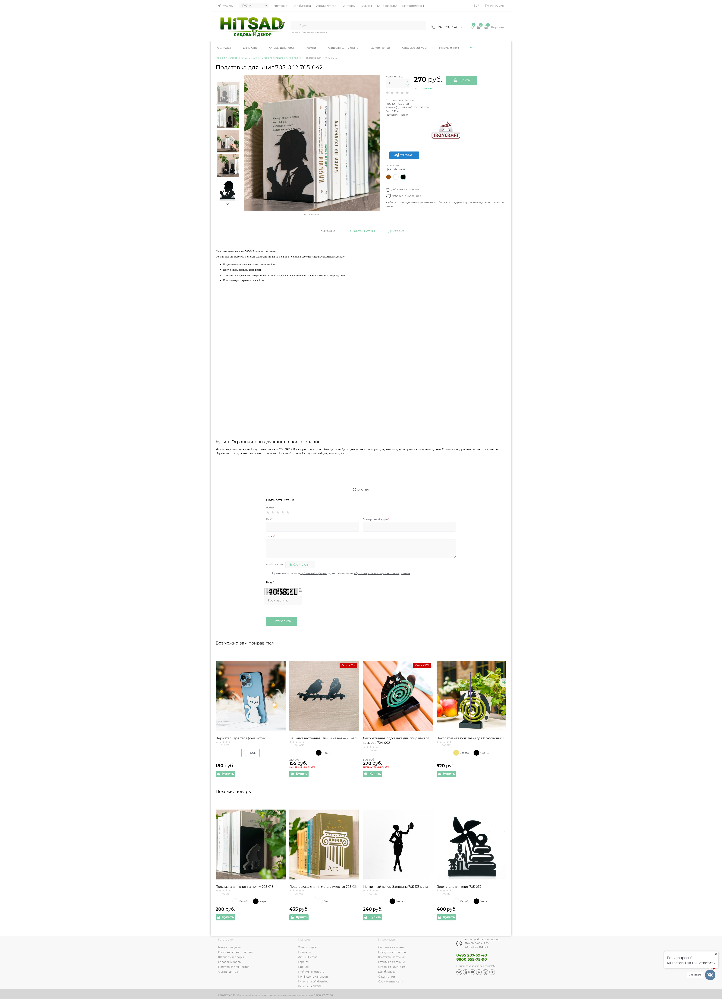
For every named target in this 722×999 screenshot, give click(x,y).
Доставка (396, 231)
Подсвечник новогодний (314, 32)
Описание (392, 165)
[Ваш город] (715, 954)
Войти (478, 5)
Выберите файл (300, 564)
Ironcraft (410, 100)
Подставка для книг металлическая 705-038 (323, 886)
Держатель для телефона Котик (240, 738)
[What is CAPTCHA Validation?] (281, 591)
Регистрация (494, 5)
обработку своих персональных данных (382, 573)
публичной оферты (313, 573)
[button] (227, 204)
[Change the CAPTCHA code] (300, 590)
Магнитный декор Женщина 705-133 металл (397, 886)
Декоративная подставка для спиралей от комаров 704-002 (396, 740)
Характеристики (361, 231)
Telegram (406, 155)
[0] (472, 28)
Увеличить (313, 214)
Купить (464, 80)
